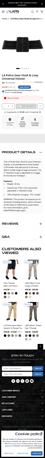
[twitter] (22, 381)
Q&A (6, 237)
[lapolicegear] (12, 11)
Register (8, 92)
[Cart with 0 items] (41, 11)
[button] (22, 112)
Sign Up (38, 368)
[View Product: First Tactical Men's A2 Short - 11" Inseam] (12, 270)
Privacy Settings (22, 453)
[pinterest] (27, 381)
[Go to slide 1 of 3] (41, 4)
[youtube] (32, 381)
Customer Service (11, 390)
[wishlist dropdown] (40, 106)
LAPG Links (7, 410)
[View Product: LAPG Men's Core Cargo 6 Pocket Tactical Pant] (33, 270)
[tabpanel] (22, 44)
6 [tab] (28, 68)
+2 (8, 297)
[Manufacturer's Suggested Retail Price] (14, 87)
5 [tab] (26, 68)
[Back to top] (40, 346)
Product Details (18, 152)
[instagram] (18, 381)
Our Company (9, 397)
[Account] (37, 11)
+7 (30, 297)
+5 (30, 339)
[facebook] (13, 381)
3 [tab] (22, 68)
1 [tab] (18, 68)
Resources (7, 416)
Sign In (34, 90)
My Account (8, 403)
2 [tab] (21, 68)
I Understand (36, 453)
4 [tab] (24, 68)
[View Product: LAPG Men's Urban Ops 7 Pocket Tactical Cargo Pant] (33, 312)
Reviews (10, 223)
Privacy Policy (16, 443)
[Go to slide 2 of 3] (3, 4)
